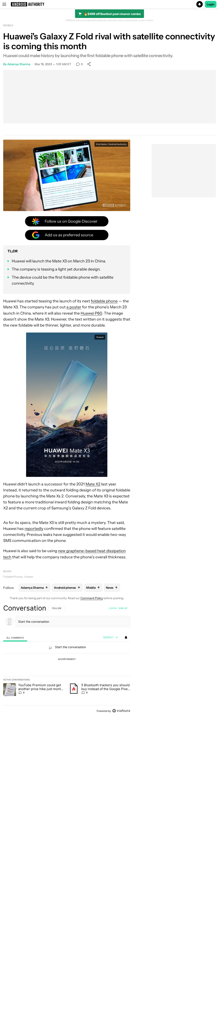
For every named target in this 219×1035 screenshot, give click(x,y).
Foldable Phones (13, 576)
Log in (112, 608)
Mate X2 (93, 484)
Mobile (8, 25)
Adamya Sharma (18, 64)
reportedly (34, 528)
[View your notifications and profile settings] (126, 637)
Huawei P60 (91, 313)
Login (211, 4)
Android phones (67, 587)
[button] (109, 4)
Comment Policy (91, 598)
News (7, 571)
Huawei (28, 576)
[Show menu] (4, 4)
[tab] (15, 637)
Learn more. (146, 20)
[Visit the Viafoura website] (121, 711)
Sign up (123, 608)
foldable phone (104, 301)
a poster (74, 307)
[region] (66, 659)
